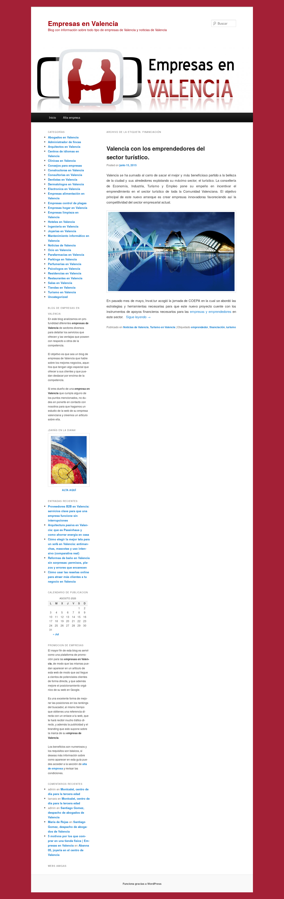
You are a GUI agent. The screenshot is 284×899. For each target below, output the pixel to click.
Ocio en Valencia (59, 250)
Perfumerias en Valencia (64, 264)
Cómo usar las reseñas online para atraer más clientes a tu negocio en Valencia (68, 576)
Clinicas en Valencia (62, 160)
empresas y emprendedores (210, 311)
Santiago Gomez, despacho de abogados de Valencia (66, 812)
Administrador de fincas (64, 142)
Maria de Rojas (58, 822)
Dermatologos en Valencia (66, 184)
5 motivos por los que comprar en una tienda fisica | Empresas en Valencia (68, 840)
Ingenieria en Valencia (63, 226)
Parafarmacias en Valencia (66, 254)
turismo (231, 327)
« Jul (56, 634)
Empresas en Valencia (83, 23)
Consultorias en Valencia (65, 175)
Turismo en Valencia (162, 327)
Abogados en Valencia (63, 137)
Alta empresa (71, 117)
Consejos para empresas (65, 165)
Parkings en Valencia (62, 259)
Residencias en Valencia (64, 273)
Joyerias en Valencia (62, 231)
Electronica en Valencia (64, 189)
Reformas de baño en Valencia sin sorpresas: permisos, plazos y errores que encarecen (69, 562)
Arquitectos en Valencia (64, 146)
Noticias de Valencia (136, 327)
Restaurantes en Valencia (65, 278)
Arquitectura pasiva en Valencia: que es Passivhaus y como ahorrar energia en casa (68, 529)
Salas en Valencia (60, 283)
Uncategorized (58, 297)
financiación (217, 327)
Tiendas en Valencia (61, 287)
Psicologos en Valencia (64, 268)
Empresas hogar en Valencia (67, 208)
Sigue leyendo (138, 316)
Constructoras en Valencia (66, 170)
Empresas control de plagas (67, 203)
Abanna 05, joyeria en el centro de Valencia (68, 850)
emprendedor (199, 327)
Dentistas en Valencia (62, 179)
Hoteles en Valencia (61, 222)
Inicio (52, 117)
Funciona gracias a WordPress (142, 884)
